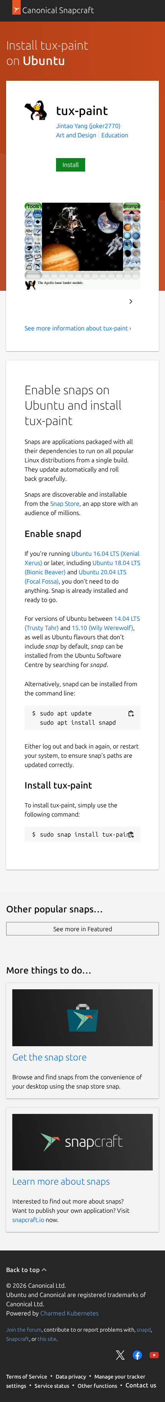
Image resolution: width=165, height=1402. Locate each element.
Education (114, 135)
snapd (144, 1330)
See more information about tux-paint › (78, 328)
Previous (110, 301)
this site (47, 1339)
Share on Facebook (137, 1355)
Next (130, 301)
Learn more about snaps (61, 1181)
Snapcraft (17, 1339)
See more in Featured (82, 928)
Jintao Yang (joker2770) (88, 125)
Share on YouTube (154, 1355)
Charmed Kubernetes (69, 1313)
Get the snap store (49, 1057)
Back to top (23, 1269)
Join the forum (23, 1330)
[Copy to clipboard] (130, 714)
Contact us (140, 1385)
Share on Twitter (120, 1355)
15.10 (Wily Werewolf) (102, 627)
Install (71, 164)
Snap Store (64, 503)
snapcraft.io (28, 1219)
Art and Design (76, 135)
